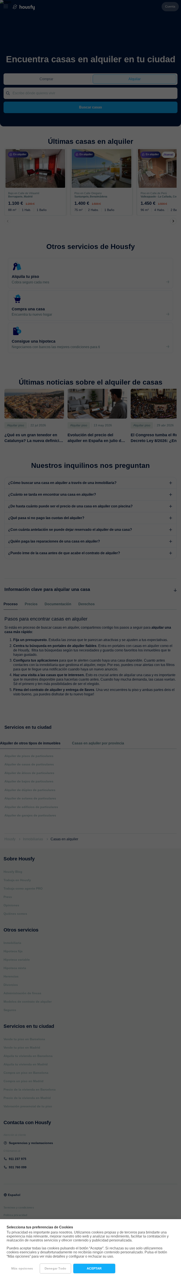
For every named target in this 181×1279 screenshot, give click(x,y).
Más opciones (22, 1268)
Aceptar (94, 1268)
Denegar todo (55, 1268)
